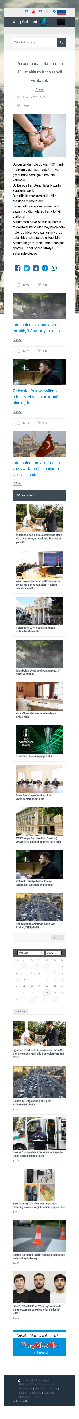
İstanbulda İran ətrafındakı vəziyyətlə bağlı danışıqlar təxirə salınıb (36, 468)
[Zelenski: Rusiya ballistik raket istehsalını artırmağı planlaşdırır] (39, 373)
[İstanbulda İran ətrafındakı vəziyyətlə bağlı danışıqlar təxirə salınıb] (39, 445)
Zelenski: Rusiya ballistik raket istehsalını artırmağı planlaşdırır (36, 397)
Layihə (23, 1392)
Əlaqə (36, 1397)
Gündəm (49, 1392)
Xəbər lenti (28, 495)
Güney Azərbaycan (41, 1384)
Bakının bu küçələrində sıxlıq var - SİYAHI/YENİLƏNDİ (36, 925)
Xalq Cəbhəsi (25, 21)
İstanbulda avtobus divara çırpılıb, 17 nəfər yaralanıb (36, 327)
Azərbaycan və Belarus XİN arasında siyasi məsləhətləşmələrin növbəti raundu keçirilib (38, 585)
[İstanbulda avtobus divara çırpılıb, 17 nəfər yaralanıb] (39, 307)
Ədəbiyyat (35, 1392)
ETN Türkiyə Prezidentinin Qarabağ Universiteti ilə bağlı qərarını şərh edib (38, 840)
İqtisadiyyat (43, 1380)
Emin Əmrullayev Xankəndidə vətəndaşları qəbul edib (33, 797)
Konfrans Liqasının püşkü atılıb (35, 756)
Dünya (39, 89)
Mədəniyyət (25, 1388)
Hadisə (23, 1384)
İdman (53, 1388)
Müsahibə (40, 1388)
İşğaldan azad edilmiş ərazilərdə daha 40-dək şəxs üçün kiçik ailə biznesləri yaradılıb (39, 538)
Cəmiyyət (24, 1397)
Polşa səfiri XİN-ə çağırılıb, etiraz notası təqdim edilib (35, 629)
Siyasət (29, 1380)
